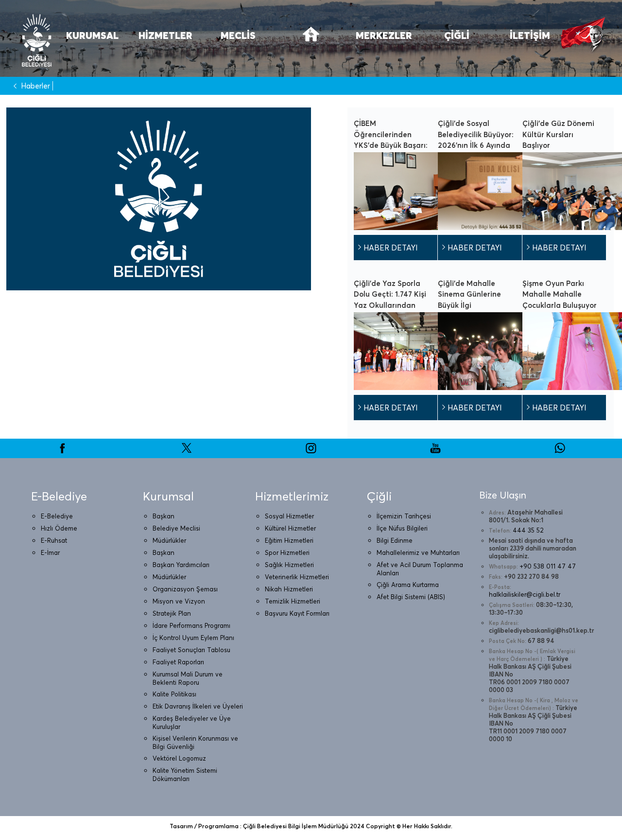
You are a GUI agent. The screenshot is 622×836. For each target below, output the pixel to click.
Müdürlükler (169, 540)
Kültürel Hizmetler (290, 528)
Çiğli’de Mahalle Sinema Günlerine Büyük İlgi (469, 294)
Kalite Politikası (174, 694)
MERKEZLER (384, 35)
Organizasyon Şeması (185, 589)
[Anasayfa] (311, 40)
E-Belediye (57, 516)
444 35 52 (528, 530)
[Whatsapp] (560, 451)
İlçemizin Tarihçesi (404, 516)
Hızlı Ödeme (59, 528)
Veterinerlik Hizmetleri (297, 577)
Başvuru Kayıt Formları (297, 613)
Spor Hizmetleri (287, 552)
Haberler (35, 85)
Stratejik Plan (172, 613)
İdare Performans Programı (191, 625)
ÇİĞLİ (456, 35)
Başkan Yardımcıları (181, 565)
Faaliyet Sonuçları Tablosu (191, 650)
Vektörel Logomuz (179, 758)
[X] (186, 451)
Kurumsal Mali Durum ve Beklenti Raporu (188, 678)
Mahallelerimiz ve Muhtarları (418, 552)
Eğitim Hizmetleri (289, 540)
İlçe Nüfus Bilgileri (402, 528)
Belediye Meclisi (176, 528)
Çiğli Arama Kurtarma (408, 584)
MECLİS (238, 35)
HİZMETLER (165, 35)
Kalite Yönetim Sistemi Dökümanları (185, 774)
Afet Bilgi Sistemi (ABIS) (411, 597)
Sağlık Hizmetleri (289, 565)
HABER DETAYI (390, 247)
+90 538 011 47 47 (547, 566)
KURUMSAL (92, 35)
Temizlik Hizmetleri (292, 601)
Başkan (163, 516)
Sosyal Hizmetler (289, 516)
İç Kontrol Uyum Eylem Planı (193, 637)
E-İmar (50, 552)
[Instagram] (311, 451)
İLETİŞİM (530, 35)
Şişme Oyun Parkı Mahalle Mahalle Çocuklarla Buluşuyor (559, 294)
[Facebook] (62, 451)
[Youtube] (435, 451)
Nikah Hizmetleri (289, 589)
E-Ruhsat (54, 540)
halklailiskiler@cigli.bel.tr (524, 594)
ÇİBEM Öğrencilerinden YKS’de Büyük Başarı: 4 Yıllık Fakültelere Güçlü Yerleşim (391, 145)
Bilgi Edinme (395, 540)
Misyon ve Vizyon (179, 601)
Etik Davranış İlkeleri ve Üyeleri (198, 706)
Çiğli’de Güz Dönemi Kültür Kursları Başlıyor (558, 134)
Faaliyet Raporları (178, 662)
